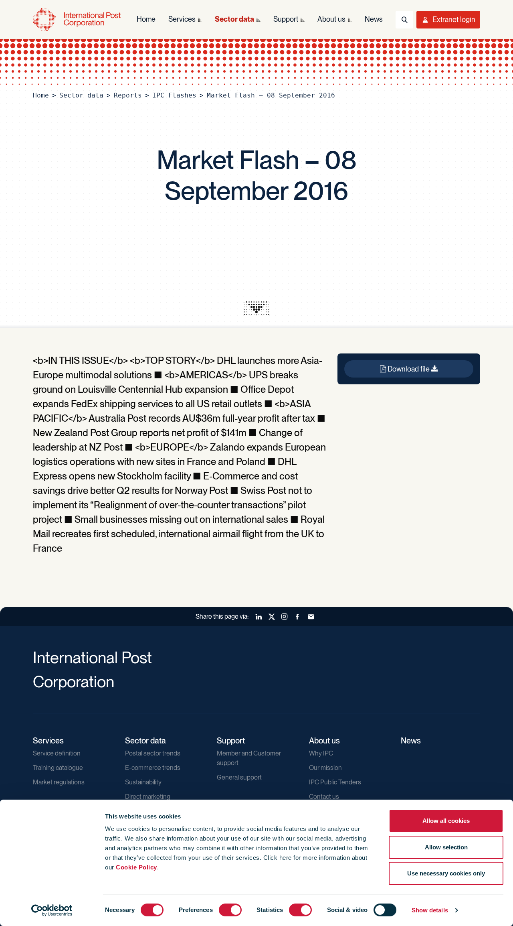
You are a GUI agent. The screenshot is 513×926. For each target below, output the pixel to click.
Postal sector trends (152, 753)
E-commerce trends (152, 768)
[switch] (230, 910)
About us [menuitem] (331, 19)
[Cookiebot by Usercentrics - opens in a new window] (52, 910)
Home (41, 95)
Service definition (57, 753)
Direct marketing (147, 796)
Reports (128, 95)
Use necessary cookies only (446, 873)
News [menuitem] (374, 19)
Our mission (325, 768)
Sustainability (143, 782)
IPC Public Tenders (335, 782)
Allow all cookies (446, 820)
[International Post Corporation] (77, 19)
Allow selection (446, 847)
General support (239, 777)
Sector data (81, 95)
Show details (430, 910)
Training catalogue (58, 768)
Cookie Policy (136, 867)
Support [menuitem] (285, 19)
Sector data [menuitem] (234, 19)
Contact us (324, 796)
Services (48, 740)
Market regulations (59, 782)
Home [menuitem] (146, 19)
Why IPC (321, 753)
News (411, 740)
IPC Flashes (174, 95)
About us (324, 740)
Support (231, 740)
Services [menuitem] (182, 19)
